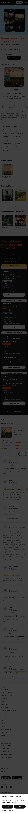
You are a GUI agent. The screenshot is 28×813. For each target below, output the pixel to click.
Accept (20, 806)
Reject (7, 806)
